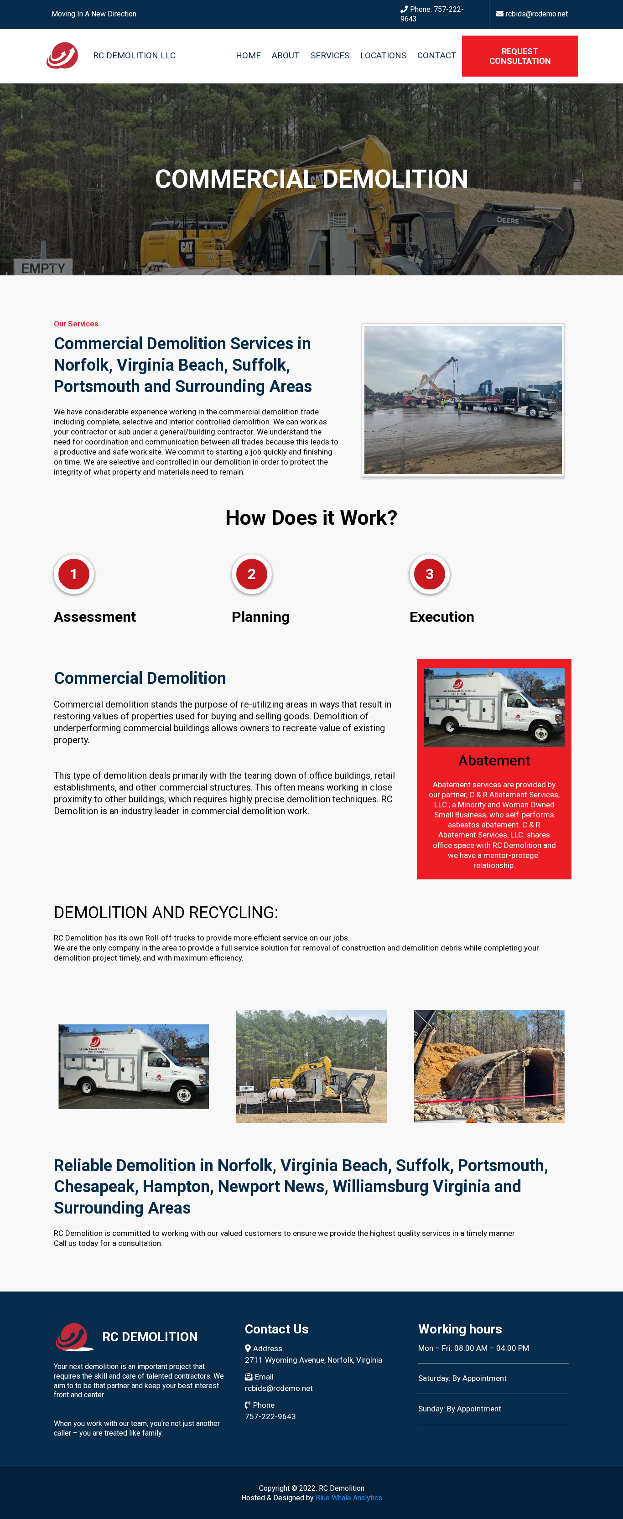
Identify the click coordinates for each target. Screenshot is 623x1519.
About (286, 56)
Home (248, 56)
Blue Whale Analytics (349, 1497)
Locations (383, 56)
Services (330, 56)
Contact (437, 56)
